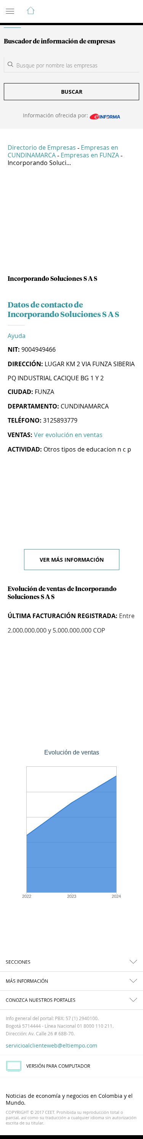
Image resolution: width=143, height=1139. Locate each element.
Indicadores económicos (114, 12)
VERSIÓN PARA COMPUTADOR (58, 1066)
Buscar (71, 91)
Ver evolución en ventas (68, 435)
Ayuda (17, 336)
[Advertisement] (71, 223)
